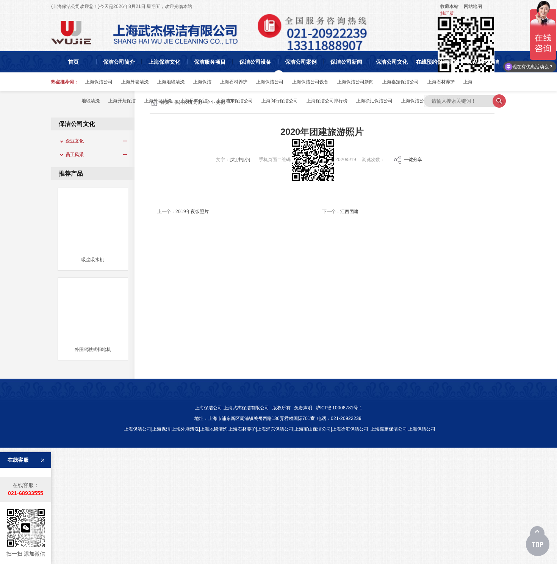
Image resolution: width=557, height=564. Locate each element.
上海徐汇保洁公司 (374, 100)
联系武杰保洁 (483, 62)
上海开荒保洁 (122, 100)
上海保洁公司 (99, 82)
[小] (246, 159)
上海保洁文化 (164, 62)
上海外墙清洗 (135, 82)
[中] (239, 159)
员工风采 (72, 154)
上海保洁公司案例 (419, 100)
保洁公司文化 (392, 62)
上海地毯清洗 (171, 82)
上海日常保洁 (194, 100)
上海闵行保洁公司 (279, 100)
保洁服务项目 (210, 62)
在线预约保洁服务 (437, 62)
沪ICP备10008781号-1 (339, 407)
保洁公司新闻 (346, 62)
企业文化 (72, 141)
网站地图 (473, 6)
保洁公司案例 (301, 62)
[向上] (537, 541)
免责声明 (303, 407)
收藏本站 (449, 6)
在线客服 (18, 460)
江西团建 (349, 211)
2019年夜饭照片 (192, 211)
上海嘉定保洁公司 (400, 82)
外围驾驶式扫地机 (93, 349)
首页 (73, 62)
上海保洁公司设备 (310, 82)
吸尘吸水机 (92, 259)
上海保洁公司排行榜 (327, 100)
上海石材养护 (233, 82)
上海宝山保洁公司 (312, 429)
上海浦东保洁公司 (234, 100)
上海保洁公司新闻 (355, 82)
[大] (233, 159)
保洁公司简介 (119, 62)
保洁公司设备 (255, 62)
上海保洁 (202, 82)
